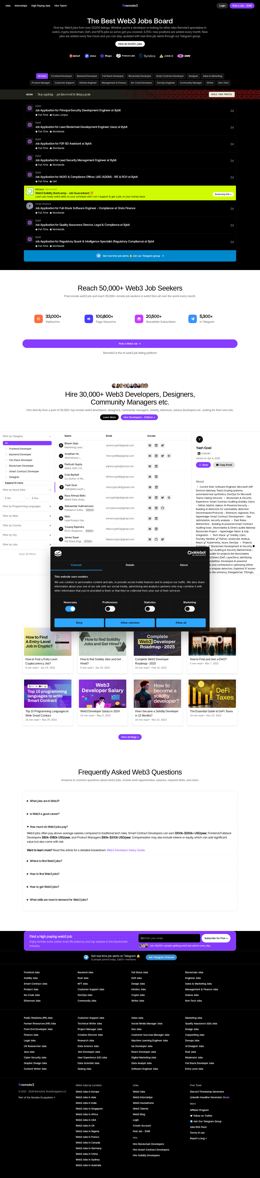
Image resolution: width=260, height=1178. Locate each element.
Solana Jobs (192, 995)
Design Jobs (138, 983)
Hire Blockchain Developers (148, 1144)
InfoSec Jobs (138, 989)
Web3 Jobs (139, 1091)
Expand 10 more (14, 482)
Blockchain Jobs (194, 972)
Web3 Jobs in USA (86, 1120)
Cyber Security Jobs (35, 1057)
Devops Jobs (192, 1040)
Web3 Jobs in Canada (88, 1142)
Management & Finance (114, 82)
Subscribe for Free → (216, 938)
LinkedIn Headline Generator (209, 1097)
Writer (210, 82)
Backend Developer (87, 76)
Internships (21, 5)
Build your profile (221, 94)
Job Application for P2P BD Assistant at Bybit (63, 143)
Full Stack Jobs (139, 972)
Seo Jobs (136, 1029)
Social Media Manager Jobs (146, 1023)
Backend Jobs (85, 972)
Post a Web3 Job (128, 343)
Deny (79, 622)
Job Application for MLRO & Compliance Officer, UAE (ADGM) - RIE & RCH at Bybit (86, 176)
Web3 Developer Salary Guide (125, 850)
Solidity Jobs (31, 978)
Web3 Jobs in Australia (88, 1165)
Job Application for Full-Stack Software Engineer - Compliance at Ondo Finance (85, 208)
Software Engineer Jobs (144, 1068)
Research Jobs (86, 1040)
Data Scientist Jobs (88, 1063)
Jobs (7, 5)
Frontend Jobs (32, 972)
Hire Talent (60, 5)
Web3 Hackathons (143, 1103)
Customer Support (64, 82)
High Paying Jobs (40, 5)
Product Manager (41, 82)
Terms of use (197, 1132)
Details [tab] (130, 565)
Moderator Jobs (194, 1057)
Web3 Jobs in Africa (87, 1114)
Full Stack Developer (113, 76)
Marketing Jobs (193, 1017)
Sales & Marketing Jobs (198, 983)
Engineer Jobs (193, 978)
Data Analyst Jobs (141, 1063)
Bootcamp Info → (223, 194)
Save (205, 464)
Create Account (142, 1125)
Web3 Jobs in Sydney (88, 1159)
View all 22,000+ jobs (130, 43)
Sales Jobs (137, 1017)
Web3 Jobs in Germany (89, 1148)
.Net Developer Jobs (89, 1051)
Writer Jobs (137, 1000)
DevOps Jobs (85, 995)
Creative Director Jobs (90, 1034)
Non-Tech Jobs (193, 1000)
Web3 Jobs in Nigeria (87, 1131)
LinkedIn (205, 453)
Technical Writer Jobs (90, 1023)
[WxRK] (29, 94)
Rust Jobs (83, 978)
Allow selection (130, 622)
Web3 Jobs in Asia (86, 1097)
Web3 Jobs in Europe (87, 1091)
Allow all (181, 622)
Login (222, 5)
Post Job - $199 (141, 1131)
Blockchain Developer (140, 76)
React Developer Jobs (143, 1051)
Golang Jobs (84, 1068)
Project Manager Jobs (90, 1029)
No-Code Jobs (32, 995)
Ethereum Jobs (32, 1000)
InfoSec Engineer (88, 82)
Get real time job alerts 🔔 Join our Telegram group (131, 255)
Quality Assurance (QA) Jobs (201, 1023)
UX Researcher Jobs (35, 1046)
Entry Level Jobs (194, 1068)
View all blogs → (130, 737)
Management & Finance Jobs (201, 989)
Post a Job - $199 (242, 5)
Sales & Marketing (212, 76)
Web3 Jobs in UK (85, 1125)
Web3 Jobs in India (86, 1103)
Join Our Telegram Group (207, 1121)
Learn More (109, 417)
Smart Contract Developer (170, 76)
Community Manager (191, 82)
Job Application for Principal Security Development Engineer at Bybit (78, 110)
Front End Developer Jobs (38, 1029)
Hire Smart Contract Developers (151, 1149)
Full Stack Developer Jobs (199, 1063)
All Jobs (42, 76)
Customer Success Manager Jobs (150, 1034)
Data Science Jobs (88, 1046)
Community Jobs (87, 1000)
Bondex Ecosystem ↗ (43, 1097)
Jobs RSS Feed (198, 1127)
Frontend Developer (61, 76)
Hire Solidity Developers (146, 1155)
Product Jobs (31, 989)
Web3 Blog (139, 1114)
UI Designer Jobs (194, 1046)
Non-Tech (223, 82)
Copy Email (225, 464)
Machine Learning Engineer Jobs (149, 1040)
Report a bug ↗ (198, 1138)
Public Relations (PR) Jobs (38, 1017)
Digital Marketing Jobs (143, 1057)
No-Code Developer (141, 82)
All (6, 443)
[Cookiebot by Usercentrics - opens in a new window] (190, 553)
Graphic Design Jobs (35, 1063)
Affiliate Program (199, 1110)
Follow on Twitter (202, 1115)
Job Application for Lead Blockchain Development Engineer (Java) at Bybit (81, 126)
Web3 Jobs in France (87, 1137)
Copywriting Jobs (194, 1034)
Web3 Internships (142, 1097)
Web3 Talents (140, 1108)
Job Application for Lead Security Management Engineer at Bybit (76, 160)
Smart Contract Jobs (35, 983)
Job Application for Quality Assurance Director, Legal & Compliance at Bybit (82, 224)
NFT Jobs (83, 983)
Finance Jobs (31, 1034)
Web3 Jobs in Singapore (89, 1108)
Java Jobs (29, 1051)
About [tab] (184, 565)
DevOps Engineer (166, 82)
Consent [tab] (76, 565)
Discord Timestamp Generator (207, 1091)
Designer (193, 76)
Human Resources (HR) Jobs (40, 1023)
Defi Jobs (136, 978)
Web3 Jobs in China (87, 1154)
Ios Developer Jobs (141, 1046)
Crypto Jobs (138, 995)
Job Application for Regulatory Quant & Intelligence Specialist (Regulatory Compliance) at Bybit (94, 241)
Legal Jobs (30, 1040)
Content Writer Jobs (35, 1068)
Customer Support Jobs (91, 989)
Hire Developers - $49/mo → (139, 417)
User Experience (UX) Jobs (92, 1057)
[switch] (110, 609)
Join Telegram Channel (161, 957)
